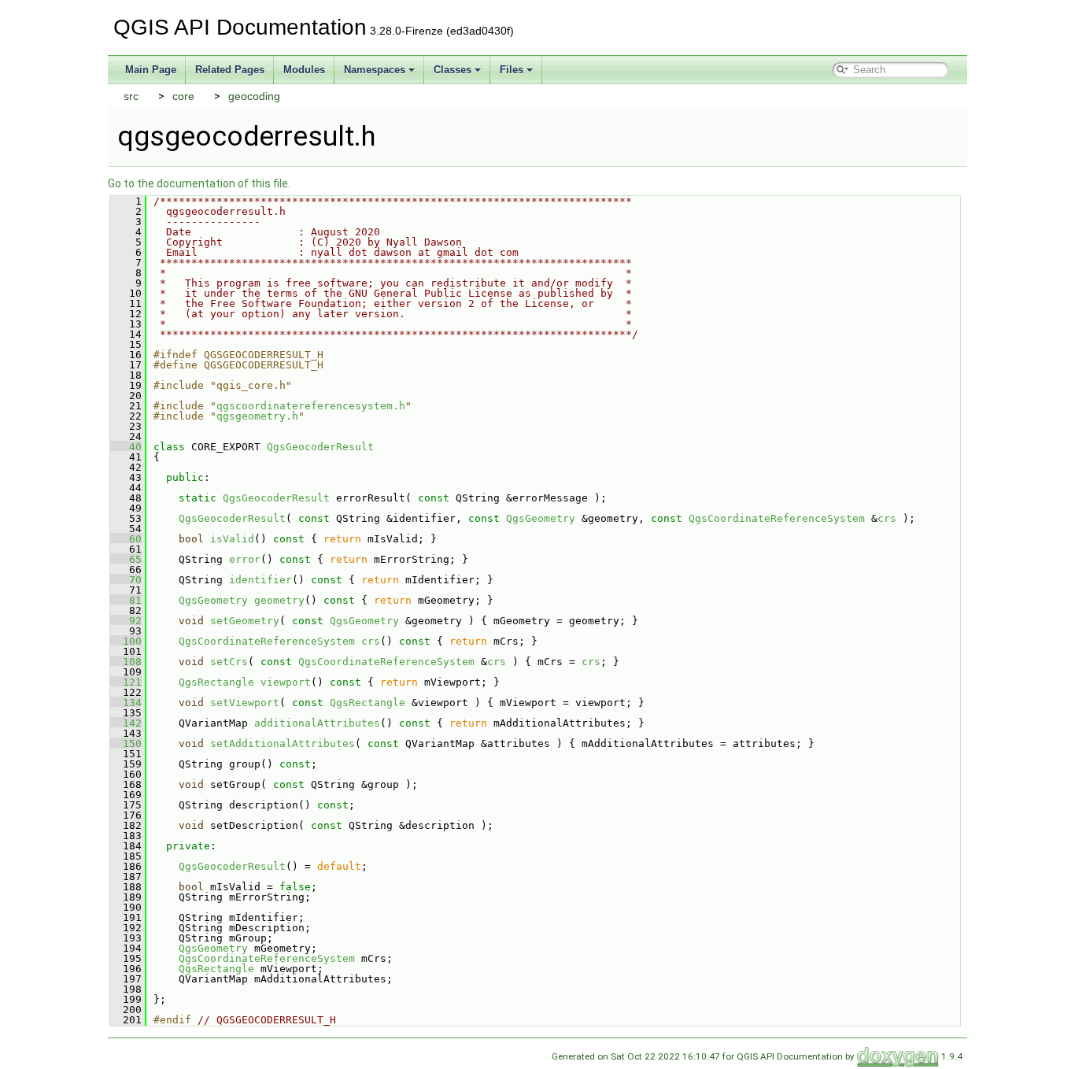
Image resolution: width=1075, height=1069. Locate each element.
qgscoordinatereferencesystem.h (310, 406)
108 (126, 662)
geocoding (254, 96)
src (131, 96)
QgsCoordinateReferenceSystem (777, 518)
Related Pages (229, 70)
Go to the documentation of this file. (199, 183)
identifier (260, 580)
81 (126, 600)
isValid (232, 539)
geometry (279, 600)
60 (126, 539)
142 (126, 723)
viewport (285, 682)
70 (126, 580)
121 (126, 682)
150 (126, 743)
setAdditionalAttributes (282, 743)
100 (126, 641)
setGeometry (244, 621)
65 (126, 559)
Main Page (150, 70)
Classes (452, 70)
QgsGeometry (540, 518)
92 (126, 621)
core (183, 96)
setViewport (244, 702)
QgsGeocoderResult (320, 447)
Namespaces (374, 70)
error (244, 559)
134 (126, 702)
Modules (304, 70)
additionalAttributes (317, 723)
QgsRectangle (216, 682)
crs (886, 518)
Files (511, 70)
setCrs (229, 662)
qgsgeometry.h (257, 416)
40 (126, 447)
